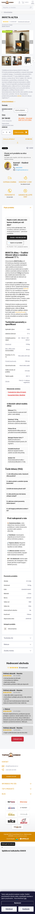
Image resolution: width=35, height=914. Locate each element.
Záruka (7, 381)
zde (25, 898)
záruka (19, 96)
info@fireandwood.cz (12, 766)
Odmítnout (9, 909)
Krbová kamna (12, 629)
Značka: (6, 26)
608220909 (19, 167)
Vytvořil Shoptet (10, 838)
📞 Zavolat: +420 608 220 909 (17, 237)
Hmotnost (8, 344)
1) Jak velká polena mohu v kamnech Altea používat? (17, 475)
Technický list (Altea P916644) (17, 392)
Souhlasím (25, 909)
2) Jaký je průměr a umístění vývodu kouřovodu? (17, 482)
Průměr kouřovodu (10, 361)
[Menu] (32, 2)
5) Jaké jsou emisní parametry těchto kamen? (15, 502)
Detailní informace (7, 101)
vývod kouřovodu (20, 312)
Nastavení (17, 903)
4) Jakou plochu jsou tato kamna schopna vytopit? (16, 495)
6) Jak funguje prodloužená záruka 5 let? (17, 509)
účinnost (25, 288)
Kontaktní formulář (11, 776)
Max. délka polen (10, 348)
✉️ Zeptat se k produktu (15, 243)
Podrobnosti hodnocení (24, 21)
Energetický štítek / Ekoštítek (16, 395)
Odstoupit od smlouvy (7, 844)
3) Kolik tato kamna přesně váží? (16, 488)
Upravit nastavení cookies (20, 836)
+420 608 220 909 (11, 770)
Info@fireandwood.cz (22, 170)
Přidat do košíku (19, 132)
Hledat (30, 7)
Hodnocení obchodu (17, 663)
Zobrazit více (17, 739)
